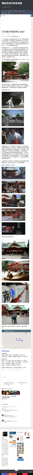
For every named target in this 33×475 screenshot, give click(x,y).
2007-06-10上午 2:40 (9, 409)
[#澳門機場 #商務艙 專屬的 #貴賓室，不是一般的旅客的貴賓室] (18, 451)
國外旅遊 (15, 11)
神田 (4, 377)
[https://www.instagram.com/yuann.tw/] (9, 474)
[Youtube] (30, 471)
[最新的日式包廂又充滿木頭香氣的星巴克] (23, 446)
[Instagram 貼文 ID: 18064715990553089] (18, 455)
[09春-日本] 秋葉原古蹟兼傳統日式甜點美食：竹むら (6, 398)
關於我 (9, 13)
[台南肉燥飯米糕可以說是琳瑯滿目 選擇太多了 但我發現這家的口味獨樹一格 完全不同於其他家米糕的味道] (20, 453)
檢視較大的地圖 (5, 351)
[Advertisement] (15, 24)
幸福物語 (3, 15)
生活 (24, 11)
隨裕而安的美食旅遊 (12, 3)
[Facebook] (28, 471)
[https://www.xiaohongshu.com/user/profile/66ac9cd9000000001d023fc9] (25, 474)
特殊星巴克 (4, 13)
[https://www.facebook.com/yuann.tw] (3, 474)
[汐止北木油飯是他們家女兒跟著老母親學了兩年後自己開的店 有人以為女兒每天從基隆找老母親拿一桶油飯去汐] (23, 453)
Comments (5, 406)
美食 (6, 11)
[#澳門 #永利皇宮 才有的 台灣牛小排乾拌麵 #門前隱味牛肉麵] (20, 448)
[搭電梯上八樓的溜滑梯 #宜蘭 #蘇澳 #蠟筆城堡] (23, 448)
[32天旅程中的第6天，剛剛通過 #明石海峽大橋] (23, 443)
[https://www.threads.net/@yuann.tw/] (30, 474)
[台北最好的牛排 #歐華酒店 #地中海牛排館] (20, 451)
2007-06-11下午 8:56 (9, 414)
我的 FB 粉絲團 (5, 463)
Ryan (5, 420)
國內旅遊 (10, 11)
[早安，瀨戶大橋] (18, 446)
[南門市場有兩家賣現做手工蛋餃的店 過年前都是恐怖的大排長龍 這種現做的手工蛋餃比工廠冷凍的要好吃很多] (23, 451)
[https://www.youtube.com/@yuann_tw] (14, 474)
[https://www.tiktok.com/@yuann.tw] (19, 474)
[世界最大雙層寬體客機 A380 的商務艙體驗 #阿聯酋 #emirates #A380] (18, 448)
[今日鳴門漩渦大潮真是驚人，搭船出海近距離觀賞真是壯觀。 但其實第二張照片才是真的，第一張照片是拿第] (20, 443)
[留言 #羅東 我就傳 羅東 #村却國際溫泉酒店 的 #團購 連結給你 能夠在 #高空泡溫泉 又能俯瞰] (18, 453)
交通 (20, 11)
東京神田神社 (13, 396)
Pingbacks (13, 406)
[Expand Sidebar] (31, 15)
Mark (5, 414)
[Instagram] (29, 471)
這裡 (5, 459)
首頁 (2, 36)
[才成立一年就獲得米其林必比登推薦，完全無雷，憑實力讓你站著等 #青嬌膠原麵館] (20, 446)
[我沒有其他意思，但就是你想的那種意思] (18, 443)
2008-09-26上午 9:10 (9, 420)
